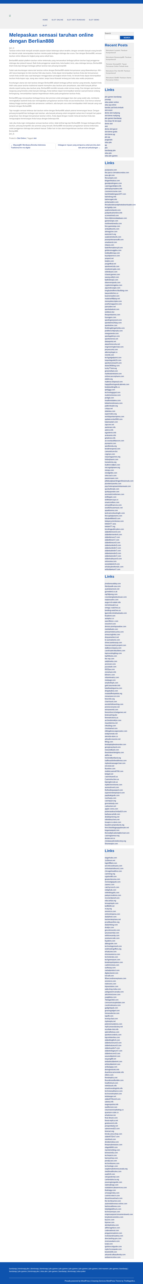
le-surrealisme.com (112, 640)
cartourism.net (110, 806)
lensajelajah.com (111, 903)
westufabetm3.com (112, 564)
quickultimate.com (112, 489)
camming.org (110, 874)
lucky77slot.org (111, 368)
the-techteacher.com (113, 1201)
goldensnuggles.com (113, 250)
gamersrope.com (111, 221)
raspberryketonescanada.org (116, 1169)
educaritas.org (110, 901)
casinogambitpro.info (113, 186)
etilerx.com (109, 1075)
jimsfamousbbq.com (113, 584)
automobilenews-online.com (116, 1204)
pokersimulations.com (113, 1024)
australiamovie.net (112, 589)
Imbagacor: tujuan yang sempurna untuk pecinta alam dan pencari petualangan (79, 146)
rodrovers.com (110, 984)
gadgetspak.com (111, 1008)
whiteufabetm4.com (112, 1064)
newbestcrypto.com (112, 269)
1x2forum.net (110, 860)
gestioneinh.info (111, 1123)
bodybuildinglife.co (112, 387)
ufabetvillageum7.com (113, 1051)
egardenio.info (110, 433)
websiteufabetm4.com (113, 1061)
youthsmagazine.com (113, 304)
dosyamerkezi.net (112, 637)
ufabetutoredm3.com (113, 553)
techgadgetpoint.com (113, 358)
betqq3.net (109, 774)
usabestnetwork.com (113, 237)
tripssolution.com (111, 986)
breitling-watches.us (113, 610)
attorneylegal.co (111, 352)
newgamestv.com (112, 333)
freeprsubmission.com (113, 1145)
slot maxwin (103, 1269)
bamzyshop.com (111, 1158)
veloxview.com (110, 561)
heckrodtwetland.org (113, 758)
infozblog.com (110, 726)
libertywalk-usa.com (113, 586)
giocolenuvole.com (112, 930)
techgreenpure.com (112, 960)
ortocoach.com (110, 475)
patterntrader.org (111, 406)
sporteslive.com (111, 325)
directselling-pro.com (113, 1238)
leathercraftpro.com (112, 465)
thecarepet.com (111, 178)
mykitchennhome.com (113, 785)
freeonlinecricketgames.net (115, 712)
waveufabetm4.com (112, 1056)
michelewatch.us (111, 605)
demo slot (109, 124)
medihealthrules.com (113, 1171)
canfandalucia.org (112, 1179)
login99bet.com (111, 863)
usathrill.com (110, 1174)
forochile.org (110, 699)
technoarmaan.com (112, 1212)
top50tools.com (111, 656)
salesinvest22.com (112, 1128)
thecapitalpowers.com (113, 516)
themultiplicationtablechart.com (117, 833)
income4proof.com (112, 898)
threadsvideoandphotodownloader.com (120, 205)
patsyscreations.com (113, 895)
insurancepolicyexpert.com (115, 645)
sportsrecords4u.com (113, 1035)
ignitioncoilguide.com (113, 1246)
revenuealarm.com (112, 1241)
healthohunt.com (111, 1083)
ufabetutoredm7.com (113, 556)
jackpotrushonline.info (113, 213)
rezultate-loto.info (111, 1029)
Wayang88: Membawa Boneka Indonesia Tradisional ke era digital (28, 146)
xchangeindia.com (112, 1193)
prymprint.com (110, 443)
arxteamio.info (110, 435)
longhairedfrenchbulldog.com (116, 290)
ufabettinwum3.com (112, 543)
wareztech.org (110, 234)
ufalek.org (109, 379)
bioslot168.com (111, 1252)
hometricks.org (110, 462)
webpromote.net (111, 734)
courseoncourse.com (113, 191)
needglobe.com (111, 473)
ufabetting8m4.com (112, 1040)
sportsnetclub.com (112, 266)
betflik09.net (109, 906)
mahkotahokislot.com (113, 374)
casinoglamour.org (112, 836)
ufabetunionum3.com (113, 1043)
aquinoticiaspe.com (112, 288)
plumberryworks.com (113, 484)
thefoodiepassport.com (114, 790)
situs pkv (108, 142)
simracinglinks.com (112, 634)
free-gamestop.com (112, 226)
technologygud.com (112, 392)
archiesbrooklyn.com (113, 720)
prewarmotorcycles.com (114, 632)
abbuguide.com (111, 943)
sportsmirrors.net (111, 339)
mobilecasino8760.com (114, 771)
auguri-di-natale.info (113, 602)
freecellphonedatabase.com (116, 218)
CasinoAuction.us (112, 779)
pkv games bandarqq (113, 97)
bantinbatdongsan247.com (115, 194)
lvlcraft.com (109, 976)
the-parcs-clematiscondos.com (117, 173)
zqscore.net (109, 425)
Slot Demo (94, 20)
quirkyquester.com (112, 492)
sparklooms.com (111, 510)
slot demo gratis (111, 132)
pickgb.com (109, 398)
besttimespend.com (112, 449)
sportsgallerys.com (112, 336)
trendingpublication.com (114, 529)
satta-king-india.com (113, 989)
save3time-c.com (111, 621)
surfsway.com (110, 968)
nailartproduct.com (112, 970)
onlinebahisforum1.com (114, 868)
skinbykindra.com (112, 1225)
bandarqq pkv (110, 150)
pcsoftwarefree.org (112, 922)
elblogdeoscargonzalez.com (116, 731)
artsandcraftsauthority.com (115, 1255)
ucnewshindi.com (112, 215)
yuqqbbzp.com (110, 997)
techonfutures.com (112, 1163)
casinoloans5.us (111, 777)
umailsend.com (111, 242)
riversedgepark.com (112, 882)
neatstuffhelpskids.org (113, 693)
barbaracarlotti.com (112, 814)
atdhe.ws (108, 755)
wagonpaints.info (111, 1104)
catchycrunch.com (112, 887)
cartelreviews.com (112, 965)
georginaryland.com (113, 747)
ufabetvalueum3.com (113, 1045)
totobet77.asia (110, 524)
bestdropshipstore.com (114, 962)
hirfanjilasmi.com (111, 459)
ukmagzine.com (111, 231)
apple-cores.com (111, 809)
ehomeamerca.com (112, 954)
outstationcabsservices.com (116, 1187)
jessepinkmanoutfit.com (114, 240)
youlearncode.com (112, 938)
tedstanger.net (110, 1096)
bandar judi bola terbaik (114, 107)
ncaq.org (108, 909)
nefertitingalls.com (112, 893)
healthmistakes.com (113, 400)
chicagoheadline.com (113, 871)
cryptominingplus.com (113, 285)
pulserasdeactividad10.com (116, 811)
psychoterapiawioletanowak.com (118, 486)
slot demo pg (110, 134)
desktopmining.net (112, 817)
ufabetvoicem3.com (112, 1053)
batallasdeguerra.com (113, 688)
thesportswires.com (112, 315)
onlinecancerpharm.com (114, 376)
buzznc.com (109, 1220)
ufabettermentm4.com (113, 534)
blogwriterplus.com (112, 181)
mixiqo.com (109, 470)
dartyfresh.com (110, 917)
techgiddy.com (110, 207)
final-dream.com (111, 1118)
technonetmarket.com (113, 1094)
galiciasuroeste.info (112, 685)
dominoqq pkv (23, 1269)
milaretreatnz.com (112, 677)
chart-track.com (111, 701)
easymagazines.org (112, 457)
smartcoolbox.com (112, 502)
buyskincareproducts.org (114, 825)
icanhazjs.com (110, 798)
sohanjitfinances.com (113, 505)
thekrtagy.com (110, 1190)
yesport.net (109, 258)
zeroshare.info (110, 672)
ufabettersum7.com (112, 537)
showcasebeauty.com (113, 643)
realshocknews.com (113, 395)
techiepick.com (111, 1155)
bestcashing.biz (111, 715)
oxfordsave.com (111, 272)
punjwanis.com (111, 170)
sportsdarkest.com (112, 309)
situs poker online (112, 102)
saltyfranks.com (111, 661)
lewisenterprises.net (113, 919)
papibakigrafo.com (112, 795)
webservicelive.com (112, 1257)
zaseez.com (109, 884)
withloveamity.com (112, 935)
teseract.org (109, 1131)
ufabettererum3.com (113, 532)
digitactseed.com (111, 973)
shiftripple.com (110, 497)
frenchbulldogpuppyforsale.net (117, 828)
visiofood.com (110, 1139)
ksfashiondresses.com (113, 403)
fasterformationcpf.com (114, 248)
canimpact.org (110, 801)
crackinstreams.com (113, 1005)
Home (45, 20)
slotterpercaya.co (111, 500)
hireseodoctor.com (112, 1013)
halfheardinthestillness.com (115, 760)
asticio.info (109, 430)
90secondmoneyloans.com (115, 978)
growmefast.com (111, 371)
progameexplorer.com (113, 1233)
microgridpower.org (112, 467)
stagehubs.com (111, 858)
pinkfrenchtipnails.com (114, 331)
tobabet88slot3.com (112, 518)
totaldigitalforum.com (113, 1209)
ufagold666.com (111, 1147)
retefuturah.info (111, 1086)
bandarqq (13, 1269)
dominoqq (35, 1269)
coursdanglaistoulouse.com (116, 597)
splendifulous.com (112, 1032)
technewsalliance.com (113, 1091)
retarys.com (109, 245)
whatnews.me (110, 1115)
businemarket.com (112, 296)
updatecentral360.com (113, 419)
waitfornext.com (111, 1107)
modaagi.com (110, 680)
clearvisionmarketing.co (114, 1110)
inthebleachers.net (112, 819)
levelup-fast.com (111, 1019)
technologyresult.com (113, 946)
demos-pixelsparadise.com (115, 626)
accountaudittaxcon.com (114, 441)
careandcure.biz (111, 451)
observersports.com (112, 282)
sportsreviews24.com (113, 363)
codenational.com (112, 1230)
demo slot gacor (111, 129)
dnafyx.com (109, 927)
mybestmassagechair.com (115, 763)
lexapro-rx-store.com (113, 822)
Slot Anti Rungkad (76, 20)
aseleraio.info (110, 427)
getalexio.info (110, 438)
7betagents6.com (111, 1000)
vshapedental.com (112, 1177)
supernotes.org (111, 414)
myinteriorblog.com (112, 1150)
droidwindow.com (112, 1142)
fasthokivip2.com (111, 280)
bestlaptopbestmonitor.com (115, 744)
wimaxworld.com (111, 710)
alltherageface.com (112, 1228)
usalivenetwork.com (113, 210)
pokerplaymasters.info (113, 189)
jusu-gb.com (110, 175)
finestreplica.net (111, 1078)
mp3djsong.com (111, 594)
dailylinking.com (111, 925)
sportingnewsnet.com (113, 320)
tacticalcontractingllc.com (115, 513)
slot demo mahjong (112, 116)
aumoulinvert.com (112, 787)
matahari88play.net (112, 299)
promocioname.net (112, 707)
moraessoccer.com (112, 696)
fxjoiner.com (109, 1222)
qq (106, 145)
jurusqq (108, 99)
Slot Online (57, 20)
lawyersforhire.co (111, 293)
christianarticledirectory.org (115, 841)
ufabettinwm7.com (112, 540)
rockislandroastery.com (114, 1236)
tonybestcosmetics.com (114, 1217)
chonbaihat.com (111, 728)
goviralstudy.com (111, 803)
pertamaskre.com (111, 202)
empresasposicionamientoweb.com (119, 1214)
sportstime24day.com (113, 323)
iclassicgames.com (112, 274)
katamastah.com (111, 422)
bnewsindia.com (111, 1153)
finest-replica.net (111, 1120)
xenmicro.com (110, 911)
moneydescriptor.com (113, 301)
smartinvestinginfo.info (114, 1088)
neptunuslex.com (111, 600)
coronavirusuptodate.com (115, 1002)
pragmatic (109, 140)
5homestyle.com (111, 844)
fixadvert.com (110, 616)
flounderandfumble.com (114, 1080)
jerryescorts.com (111, 349)
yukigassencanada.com (114, 992)
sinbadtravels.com (112, 229)
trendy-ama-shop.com (113, 1134)
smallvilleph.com (111, 683)
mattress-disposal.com (114, 382)
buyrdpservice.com (112, 256)
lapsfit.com (109, 1016)
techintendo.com (111, 957)
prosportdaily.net (111, 1126)
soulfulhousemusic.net (114, 508)
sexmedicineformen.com (114, 494)
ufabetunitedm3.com (113, 545)
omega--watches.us (112, 608)
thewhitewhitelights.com (114, 752)
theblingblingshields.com (115, 328)
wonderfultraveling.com (114, 704)
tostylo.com (109, 261)
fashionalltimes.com (113, 1206)
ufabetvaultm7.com (112, 1048)
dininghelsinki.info (112, 1070)
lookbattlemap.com (112, 253)
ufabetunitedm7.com (113, 548)
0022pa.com (110, 669)
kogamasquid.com (112, 830)
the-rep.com (109, 659)
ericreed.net (109, 766)
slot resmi (108, 110)
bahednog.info (110, 197)
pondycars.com (111, 1161)
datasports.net (110, 341)
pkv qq (107, 137)
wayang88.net (110, 1059)
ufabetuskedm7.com (113, 551)
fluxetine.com (110, 769)
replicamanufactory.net (114, 1027)
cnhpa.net (109, 408)
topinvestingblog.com (113, 653)
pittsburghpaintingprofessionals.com (119, 481)
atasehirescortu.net (112, 344)
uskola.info (109, 1102)
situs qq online (110, 105)
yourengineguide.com (113, 1182)
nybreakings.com (111, 1185)
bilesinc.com (110, 675)
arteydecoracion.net (112, 739)
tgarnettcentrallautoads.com (116, 613)
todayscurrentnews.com (114, 521)
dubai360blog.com (112, 366)
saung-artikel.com (112, 277)
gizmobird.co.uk (111, 592)
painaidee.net (110, 307)
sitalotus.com (110, 411)
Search (108, 33)
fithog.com (109, 742)
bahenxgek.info (111, 199)
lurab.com (109, 1244)
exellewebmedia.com (113, 223)
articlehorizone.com (112, 994)
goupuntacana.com (112, 879)
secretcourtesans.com (113, 866)
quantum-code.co (112, 1112)
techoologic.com (111, 1166)
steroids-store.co (111, 736)
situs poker (81, 1271)
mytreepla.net (110, 1021)
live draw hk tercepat (113, 121)
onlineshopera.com (112, 914)
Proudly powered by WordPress (77, 1281)
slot (45, 25)
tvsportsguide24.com (113, 360)
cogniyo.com (110, 454)
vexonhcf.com (110, 624)
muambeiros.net (111, 723)
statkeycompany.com (113, 648)
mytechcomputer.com (113, 1249)
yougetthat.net (110, 264)
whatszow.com (110, 952)
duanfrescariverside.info (114, 1072)
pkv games (53, 1269)
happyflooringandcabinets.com (117, 384)
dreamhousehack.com (113, 1198)
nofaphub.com (110, 890)
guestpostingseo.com (113, 183)
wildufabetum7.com (112, 569)
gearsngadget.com (112, 1011)
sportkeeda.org (111, 446)
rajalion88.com (111, 876)
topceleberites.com (112, 1037)
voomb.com (109, 355)
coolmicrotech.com (112, 1196)
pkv (106, 148)
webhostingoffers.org (113, 949)
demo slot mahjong (112, 113)
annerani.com (110, 664)
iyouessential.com (112, 933)
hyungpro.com (110, 317)
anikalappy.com (111, 1067)
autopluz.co (109, 618)
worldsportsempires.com (114, 416)
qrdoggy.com (110, 390)
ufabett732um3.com (112, 1099)
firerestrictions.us (111, 718)
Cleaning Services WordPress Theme (106, 1281)
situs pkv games (111, 156)
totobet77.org (110, 526)
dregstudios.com (111, 691)
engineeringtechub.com (114, 347)
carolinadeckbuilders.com (115, 651)
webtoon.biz (109, 312)
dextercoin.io (110, 838)
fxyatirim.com (110, 941)
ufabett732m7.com (112, 1137)
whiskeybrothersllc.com (114, 567)
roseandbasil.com (112, 750)
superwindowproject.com (115, 793)
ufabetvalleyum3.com (113, 559)
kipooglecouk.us (111, 782)
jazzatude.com (110, 667)
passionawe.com (111, 478)
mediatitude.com (111, 629)
